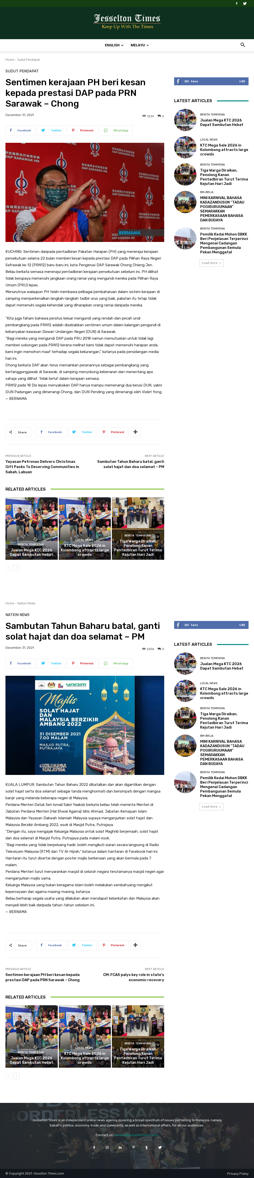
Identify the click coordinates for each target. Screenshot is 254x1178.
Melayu (138, 45)
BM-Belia (206, 192)
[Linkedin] (120, 1147)
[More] (135, 432)
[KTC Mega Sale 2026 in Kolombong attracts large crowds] (85, 528)
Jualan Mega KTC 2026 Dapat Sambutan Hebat (31, 552)
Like (242, 81)
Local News (84, 540)
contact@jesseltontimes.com (136, 1135)
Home (9, 60)
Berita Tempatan (31, 544)
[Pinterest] (133, 1147)
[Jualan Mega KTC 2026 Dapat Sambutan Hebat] (31, 528)
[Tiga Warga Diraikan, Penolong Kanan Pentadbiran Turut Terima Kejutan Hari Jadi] (138, 528)
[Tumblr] (147, 1147)
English (112, 45)
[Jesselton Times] (127, 23)
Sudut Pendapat (28, 60)
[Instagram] (107, 1147)
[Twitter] (245, 3)
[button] (243, 45)
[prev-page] (8, 568)
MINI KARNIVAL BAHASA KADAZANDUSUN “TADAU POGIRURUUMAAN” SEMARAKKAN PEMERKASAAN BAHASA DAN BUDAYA (222, 209)
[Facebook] (236, 3)
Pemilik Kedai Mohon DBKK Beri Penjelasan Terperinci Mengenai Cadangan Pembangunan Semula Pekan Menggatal (224, 243)
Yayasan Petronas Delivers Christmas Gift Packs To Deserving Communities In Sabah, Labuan (42, 466)
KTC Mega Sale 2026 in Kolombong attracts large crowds (85, 550)
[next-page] (16, 568)
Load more (210, 263)
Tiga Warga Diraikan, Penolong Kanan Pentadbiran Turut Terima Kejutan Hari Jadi (138, 548)
